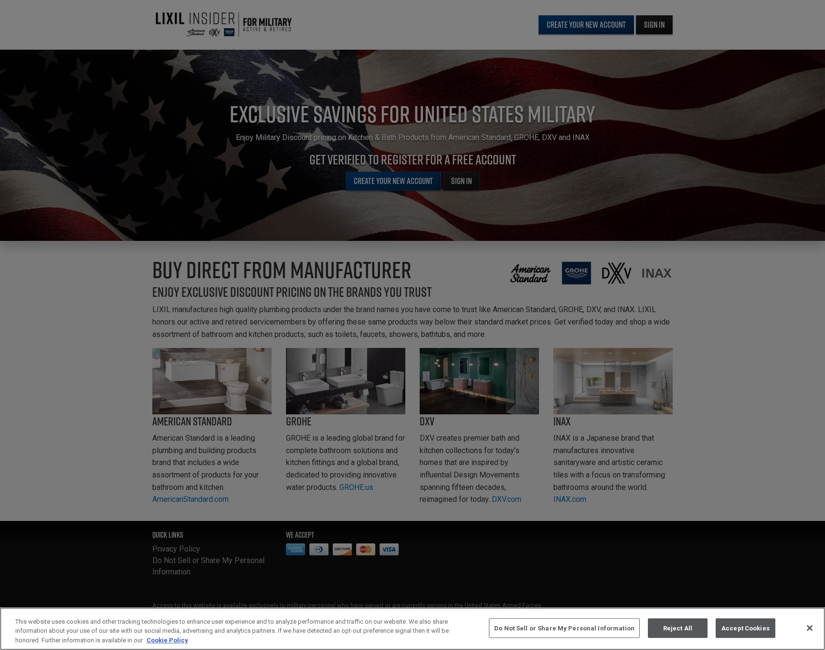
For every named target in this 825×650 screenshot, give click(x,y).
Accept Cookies (745, 627)
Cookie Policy (167, 640)
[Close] (809, 628)
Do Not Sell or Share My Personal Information (564, 627)
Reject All (677, 627)
